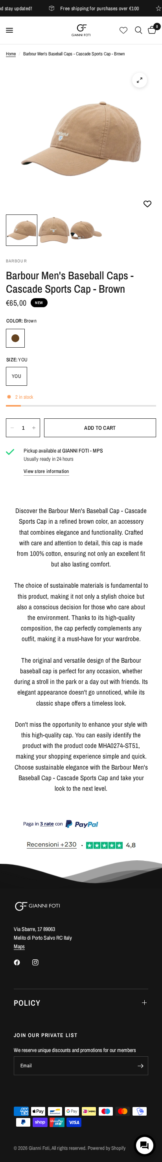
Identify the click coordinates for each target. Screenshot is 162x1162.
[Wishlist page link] (123, 30)
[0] (150, 30)
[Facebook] (22, 962)
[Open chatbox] (145, 1146)
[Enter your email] (140, 1065)
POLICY (27, 1002)
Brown (15, 338)
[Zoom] (139, 80)
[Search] (138, 30)
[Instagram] (41, 962)
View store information (46, 471)
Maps (19, 946)
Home (11, 54)
